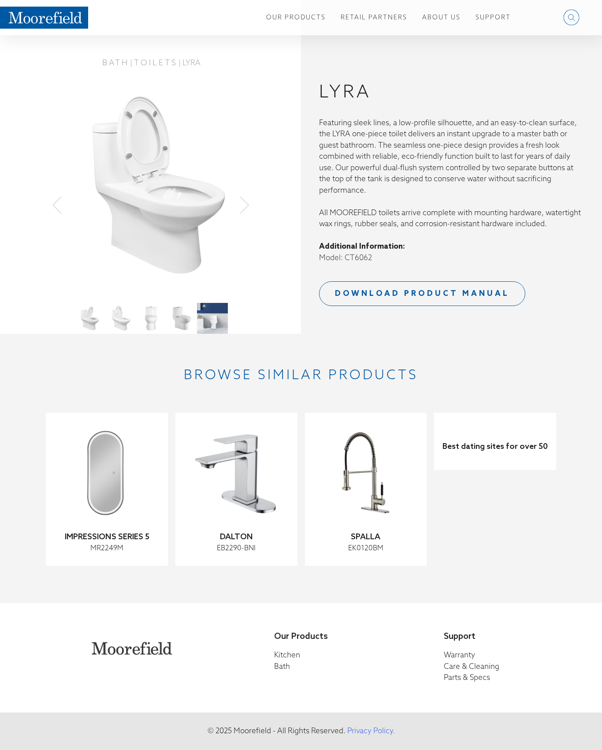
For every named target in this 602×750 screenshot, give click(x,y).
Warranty (459, 655)
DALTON (236, 537)
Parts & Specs (467, 678)
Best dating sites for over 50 (495, 446)
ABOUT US (441, 18)
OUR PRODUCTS (296, 18)
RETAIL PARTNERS (374, 18)
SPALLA (365, 537)
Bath (115, 63)
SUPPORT (493, 18)
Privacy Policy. (371, 731)
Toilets (156, 63)
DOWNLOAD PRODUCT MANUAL (422, 294)
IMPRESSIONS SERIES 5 (107, 537)
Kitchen (287, 655)
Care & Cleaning (471, 667)
